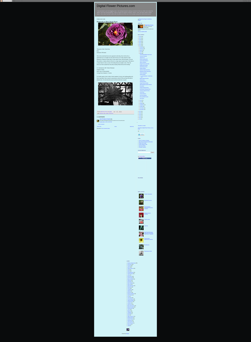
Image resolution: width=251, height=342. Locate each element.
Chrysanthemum (130, 272)
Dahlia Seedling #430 (144, 59)
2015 (140, 114)
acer (128, 296)
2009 (140, 41)
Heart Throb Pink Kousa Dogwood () (148, 233)
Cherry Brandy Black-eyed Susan (146, 54)
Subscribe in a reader (142, 125)
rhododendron (130, 301)
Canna (129, 288)
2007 (140, 38)
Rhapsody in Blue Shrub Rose (145, 71)
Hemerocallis (130, 277)
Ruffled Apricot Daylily (144, 65)
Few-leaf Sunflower (143, 95)
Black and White (130, 279)
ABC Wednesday (131, 285)
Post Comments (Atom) (106, 128)
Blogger (127, 333)
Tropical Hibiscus (143, 93)
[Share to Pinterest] (121, 111)
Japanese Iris (142, 57)
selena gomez (130, 321)
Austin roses (130, 304)
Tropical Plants (130, 273)
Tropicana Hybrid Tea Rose (145, 90)
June (141, 100)
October (141, 106)
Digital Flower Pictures (104, 111)
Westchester (130, 320)
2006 (140, 36)
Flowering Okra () (148, 239)
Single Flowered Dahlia (144, 83)
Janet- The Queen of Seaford (144, 140)
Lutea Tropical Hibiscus (144, 60)
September (142, 104)
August (141, 103)
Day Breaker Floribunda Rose (145, 89)
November (142, 107)
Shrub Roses (111, 113)
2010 (140, 42)
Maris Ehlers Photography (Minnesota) (146, 141)
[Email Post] (114, 111)
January (141, 47)
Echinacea (129, 292)
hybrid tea (129, 280)
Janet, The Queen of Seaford (105, 119)
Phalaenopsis (130, 308)
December (142, 109)
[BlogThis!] (117, 111)
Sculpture (107, 113)
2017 (140, 117)
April (141, 51)
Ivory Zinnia (142, 98)
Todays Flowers (130, 268)
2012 (140, 45)
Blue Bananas (146, 244)
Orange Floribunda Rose (144, 87)
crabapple (129, 312)
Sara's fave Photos (142, 145)
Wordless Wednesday (131, 263)
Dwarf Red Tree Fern (148, 200)
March (141, 50)
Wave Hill (129, 284)
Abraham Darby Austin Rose (145, 69)
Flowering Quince (143, 81)
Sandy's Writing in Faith (143, 144)
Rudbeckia (129, 287)
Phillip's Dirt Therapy (142, 143)
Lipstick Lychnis (147, 219)
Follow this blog (144, 158)
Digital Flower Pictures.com (116, 6)
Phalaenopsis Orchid (148, 251)
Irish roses (129, 324)
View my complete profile (142, 31)
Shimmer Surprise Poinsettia (147, 214)
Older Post (132, 126)
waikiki (129, 325)
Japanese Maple (130, 300)
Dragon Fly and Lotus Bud (144, 63)
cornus (129, 309)
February (141, 48)
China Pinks (142, 92)
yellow (129, 267)
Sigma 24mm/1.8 (131, 316)
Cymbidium (130, 289)
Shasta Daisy (142, 80)
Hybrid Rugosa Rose (143, 66)
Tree (128, 269)
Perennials (129, 264)
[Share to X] (118, 111)
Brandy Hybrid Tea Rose (144, 78)
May (141, 53)
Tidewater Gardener (142, 147)
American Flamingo (143, 56)
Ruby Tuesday (130, 283)
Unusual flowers (130, 299)
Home (116, 126)
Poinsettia (129, 313)
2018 (140, 119)
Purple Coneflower (131, 293)
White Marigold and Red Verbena (146, 84)
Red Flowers (130, 276)
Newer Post (99, 126)
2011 (140, 44)
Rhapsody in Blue (102, 113)
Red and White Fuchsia (144, 96)
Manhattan (129, 281)
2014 (140, 112)
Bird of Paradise (130, 323)
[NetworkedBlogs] (141, 157)
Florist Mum (142, 86)
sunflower (129, 303)
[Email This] (116, 111)
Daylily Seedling (143, 68)
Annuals (129, 265)
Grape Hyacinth (142, 74)
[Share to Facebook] (120, 111)
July (141, 101)
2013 (140, 111)
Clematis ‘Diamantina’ (148, 194)
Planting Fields (130, 317)
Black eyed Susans (131, 305)
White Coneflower (143, 62)
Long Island (130, 297)
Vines (129, 275)
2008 (140, 39)
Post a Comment (101, 124)
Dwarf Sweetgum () (148, 207)
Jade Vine (146, 225)
